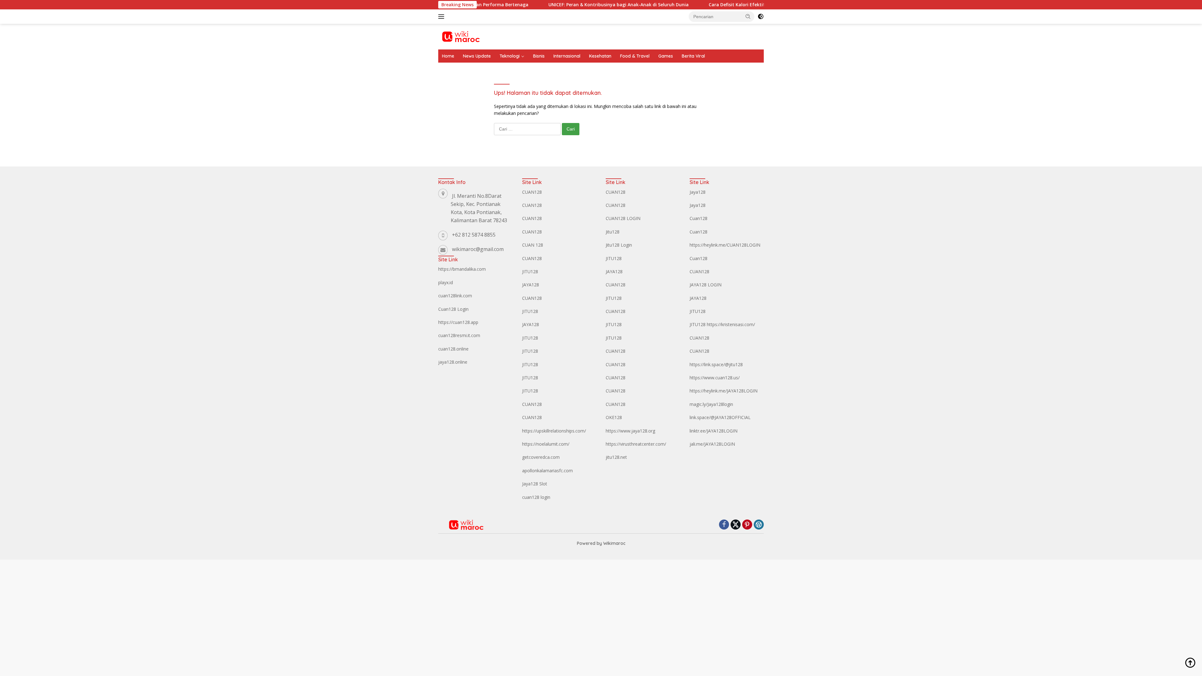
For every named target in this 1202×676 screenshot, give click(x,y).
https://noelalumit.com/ (545, 444)
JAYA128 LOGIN (706, 285)
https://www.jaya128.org (630, 431)
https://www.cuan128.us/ (715, 378)
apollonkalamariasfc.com (547, 471)
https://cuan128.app (458, 322)
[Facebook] (724, 525)
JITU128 (530, 271)
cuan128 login (536, 497)
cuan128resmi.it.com (459, 335)
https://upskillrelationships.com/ (554, 431)
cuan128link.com (455, 296)
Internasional (566, 56)
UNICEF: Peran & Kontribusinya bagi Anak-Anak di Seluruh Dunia (589, 5)
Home (448, 56)
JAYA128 (530, 285)
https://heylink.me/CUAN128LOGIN (725, 245)
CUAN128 (532, 192)
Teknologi (510, 56)
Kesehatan (600, 56)
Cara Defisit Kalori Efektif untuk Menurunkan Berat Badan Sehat (750, 5)
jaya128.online (452, 362)
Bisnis (539, 56)
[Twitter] (736, 525)
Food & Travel (635, 56)
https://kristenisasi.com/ (731, 324)
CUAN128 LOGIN (623, 218)
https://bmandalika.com (462, 269)
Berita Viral (693, 56)
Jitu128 (612, 232)
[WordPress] (759, 525)
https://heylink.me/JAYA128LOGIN (724, 391)
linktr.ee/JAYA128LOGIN (713, 431)
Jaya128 (698, 192)
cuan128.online (453, 349)
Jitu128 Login (619, 245)
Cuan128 (698, 218)
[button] (748, 16)
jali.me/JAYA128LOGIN (712, 444)
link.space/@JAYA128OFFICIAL (720, 417)
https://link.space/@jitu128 (716, 364)
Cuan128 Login (453, 309)
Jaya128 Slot (534, 484)
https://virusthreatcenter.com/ (636, 444)
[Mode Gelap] (761, 16)
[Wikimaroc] (460, 36)
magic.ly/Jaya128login (711, 404)
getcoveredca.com (541, 457)
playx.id (445, 282)
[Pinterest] (747, 525)
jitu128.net (616, 457)
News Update (477, 56)
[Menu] (442, 16)
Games (665, 56)
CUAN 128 (532, 245)
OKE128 (614, 417)
